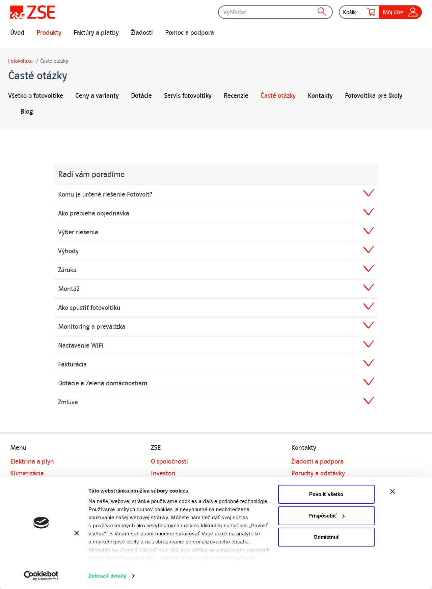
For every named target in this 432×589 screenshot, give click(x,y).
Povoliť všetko (326, 494)
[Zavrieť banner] (407, 491)
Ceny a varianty (97, 95)
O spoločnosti (169, 461)
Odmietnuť (326, 537)
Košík (349, 12)
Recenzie (236, 95)
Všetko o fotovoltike (35, 95)
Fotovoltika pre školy (373, 95)
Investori (163, 473)
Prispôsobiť (322, 516)
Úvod (17, 32)
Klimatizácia (27, 473)
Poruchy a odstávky (318, 473)
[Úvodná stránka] (32, 12)
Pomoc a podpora (189, 32)
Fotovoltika (20, 61)
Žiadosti (142, 32)
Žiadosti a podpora (317, 461)
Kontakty (320, 95)
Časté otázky (278, 95)
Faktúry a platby (96, 32)
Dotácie (141, 95)
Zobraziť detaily (107, 576)
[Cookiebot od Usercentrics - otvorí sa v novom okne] (41, 576)
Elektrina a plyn (32, 461)
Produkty (48, 32)
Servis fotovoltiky (188, 95)
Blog (26, 111)
